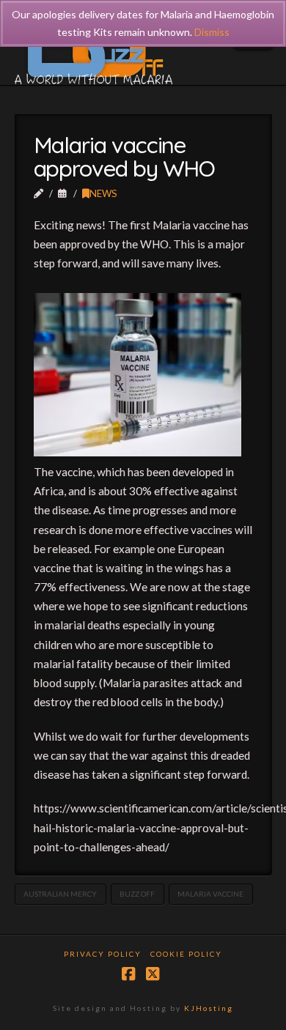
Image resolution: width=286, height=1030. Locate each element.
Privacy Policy (103, 953)
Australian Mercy (60, 893)
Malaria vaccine (210, 893)
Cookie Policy (186, 953)
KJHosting (208, 1008)
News (103, 193)
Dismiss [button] (212, 32)
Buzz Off (137, 893)
